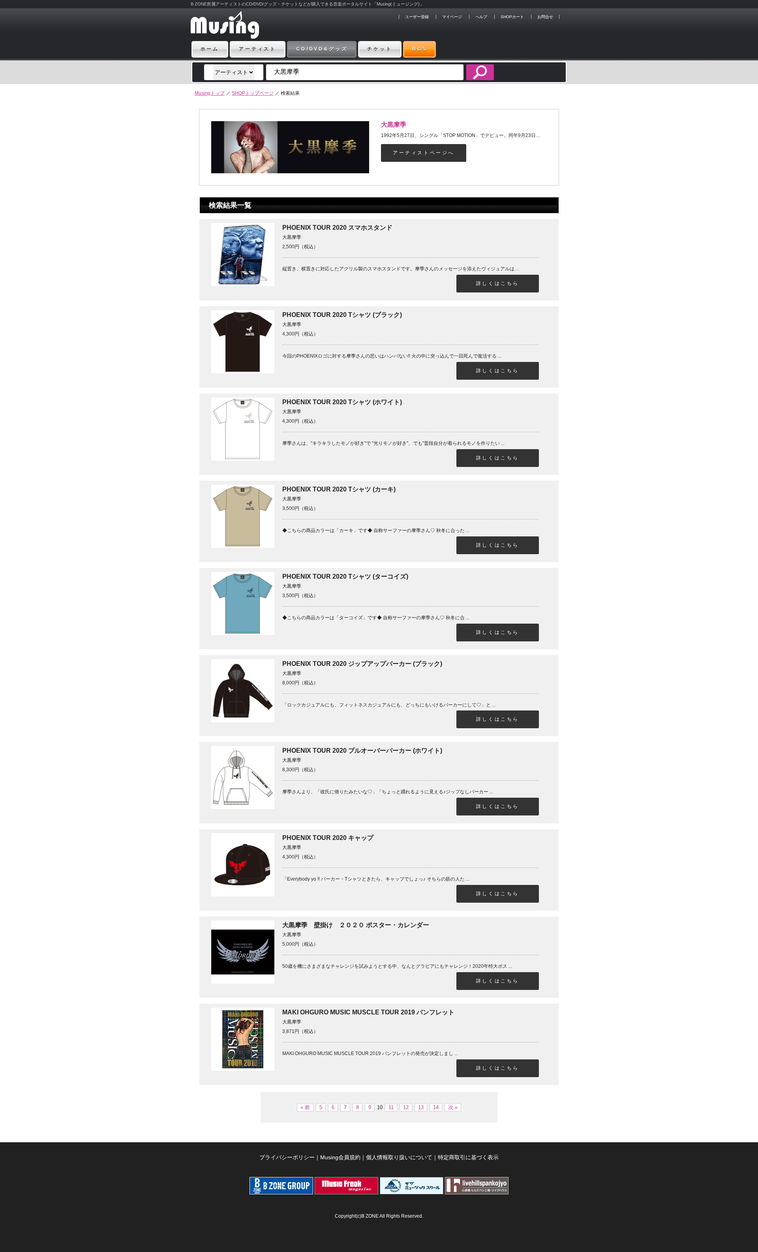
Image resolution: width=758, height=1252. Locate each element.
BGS (419, 49)
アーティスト (257, 49)
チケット (379, 49)
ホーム (210, 49)
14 (436, 1107)
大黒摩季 (393, 124)
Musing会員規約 (340, 1157)
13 (421, 1107)
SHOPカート (512, 17)
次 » (453, 1107)
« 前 (305, 1107)
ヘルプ (481, 17)
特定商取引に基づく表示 (468, 1157)
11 (391, 1107)
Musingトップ (210, 93)
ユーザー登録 (417, 17)
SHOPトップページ (253, 93)
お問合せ (545, 17)
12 (406, 1107)
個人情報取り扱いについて (399, 1157)
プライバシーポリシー (287, 1157)
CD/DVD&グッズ (321, 49)
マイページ (452, 17)
